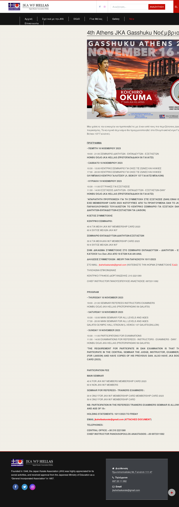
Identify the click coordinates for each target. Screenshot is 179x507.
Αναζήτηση (157, 6)
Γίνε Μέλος (96, 18)
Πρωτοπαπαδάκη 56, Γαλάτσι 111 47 (132, 472)
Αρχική (28, 18)
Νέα (131, 18)
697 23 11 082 (119, 481)
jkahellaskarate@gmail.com (112, 264)
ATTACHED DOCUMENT (138, 419)
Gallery (115, 18)
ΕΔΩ (174, 264)
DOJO (77, 18)
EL (176, 6)
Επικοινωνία (32, 23)
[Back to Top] (171, 492)
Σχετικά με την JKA (53, 18)
